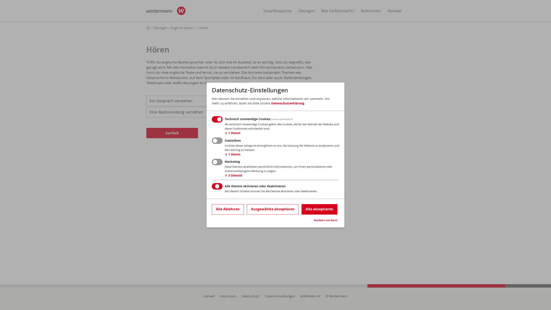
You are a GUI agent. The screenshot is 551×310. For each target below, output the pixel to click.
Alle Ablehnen (228, 209)
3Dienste (233, 176)
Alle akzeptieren (319, 209)
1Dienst (232, 133)
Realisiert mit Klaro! (325, 220)
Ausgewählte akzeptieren (273, 209)
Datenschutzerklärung (287, 103)
